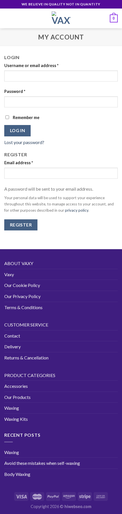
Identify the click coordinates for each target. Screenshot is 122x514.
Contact (12, 335)
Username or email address (31, 65)
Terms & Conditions (23, 307)
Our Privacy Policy (22, 296)
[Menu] (7, 18)
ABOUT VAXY (18, 263)
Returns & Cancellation (26, 357)
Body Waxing (17, 474)
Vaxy (9, 274)
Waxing (11, 408)
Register (21, 224)
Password (14, 91)
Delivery (12, 346)
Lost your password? (24, 142)
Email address (18, 162)
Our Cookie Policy (22, 285)
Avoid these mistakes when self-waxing (42, 463)
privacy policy (76, 210)
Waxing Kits (16, 419)
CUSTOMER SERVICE (26, 324)
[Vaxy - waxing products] (61, 18)
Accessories (16, 386)
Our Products (17, 397)
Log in (17, 130)
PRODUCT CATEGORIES (29, 375)
